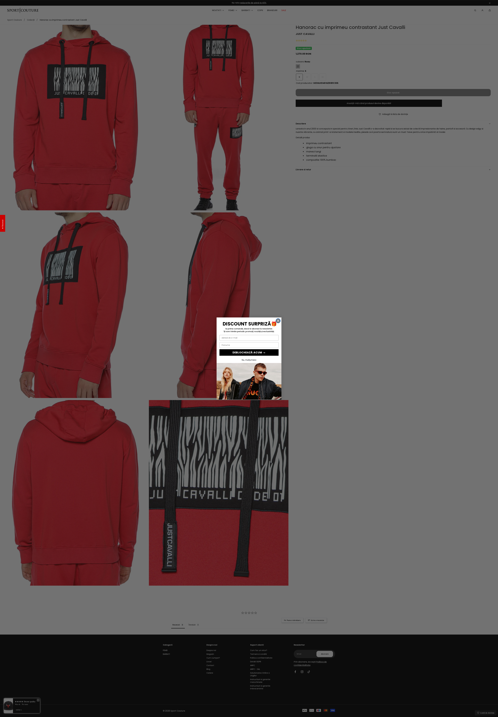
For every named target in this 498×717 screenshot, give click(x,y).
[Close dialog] (278, 320)
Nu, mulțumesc (249, 359)
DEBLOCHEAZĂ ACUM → (249, 352)
